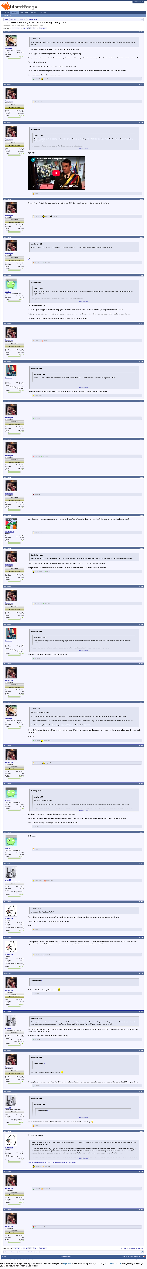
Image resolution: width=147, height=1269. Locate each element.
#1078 (141, 1131)
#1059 (141, 401)
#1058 (141, 361)
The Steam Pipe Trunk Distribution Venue (17, 892)
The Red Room (15, 25)
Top (140, 1256)
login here (67, 1264)
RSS (144, 1256)
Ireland (22, 539)
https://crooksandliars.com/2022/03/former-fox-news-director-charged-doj (52, 1162)
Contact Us (126, 1256)
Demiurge (8, 48)
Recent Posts (7, 15)
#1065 (141, 624)
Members (33, 12)
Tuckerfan (8, 378)
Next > (44, 28)
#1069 (141, 784)
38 (35, 28)
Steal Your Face (31, 25)
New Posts (43, 12)
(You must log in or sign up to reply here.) (132, 1248)
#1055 (141, 237)
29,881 (22, 924)
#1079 (141, 1171)
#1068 (141, 746)
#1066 (141, 664)
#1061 (141, 477)
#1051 (141, 32)
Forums (14, 12)
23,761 (22, 54)
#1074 (141, 973)
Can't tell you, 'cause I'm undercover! (17, 387)
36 (29, 28)
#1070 (141, 832)
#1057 (141, 323)
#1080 (141, 1210)
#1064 (141, 586)
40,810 (22, 537)
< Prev (14, 28)
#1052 (141, 84)
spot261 (8, 292)
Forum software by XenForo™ (17, 1260)
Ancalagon (9, 101)
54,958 (22, 888)
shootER (8, 880)
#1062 (141, 515)
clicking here (115, 1264)
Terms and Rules (141, 1260)
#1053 (141, 122)
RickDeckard (9, 532)
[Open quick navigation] (142, 19)
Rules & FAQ (24, 12)
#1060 (141, 439)
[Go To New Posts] (65, 1256)
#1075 (141, 1012)
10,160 (22, 297)
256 (41, 28)
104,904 (21, 383)
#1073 (141, 937)
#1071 (141, 863)
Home (7, 12)
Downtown (21, 113)
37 (32, 28)
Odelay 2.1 (5, 1256)
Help (131, 1256)
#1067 (141, 702)
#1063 (141, 548)
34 (24, 28)
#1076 (141, 1050)
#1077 (141, 1091)
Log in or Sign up (138, 1)
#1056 (141, 275)
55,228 (22, 112)
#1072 (141, 902)
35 (27, 28)
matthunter (9, 918)
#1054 (141, 199)
